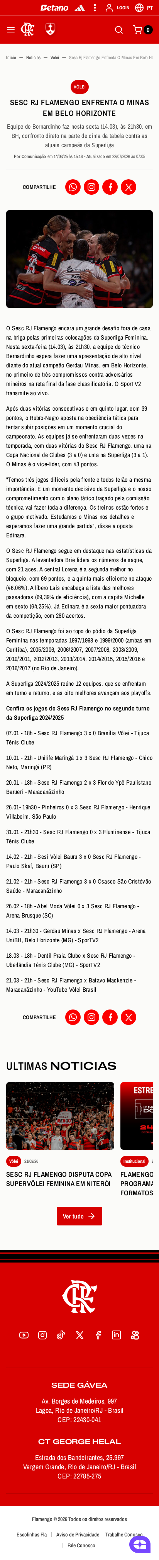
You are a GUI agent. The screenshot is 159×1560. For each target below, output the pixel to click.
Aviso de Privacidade (77, 1534)
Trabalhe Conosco (124, 1534)
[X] (128, 187)
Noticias (33, 57)
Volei (55, 57)
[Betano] (55, 8)
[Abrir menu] (10, 29)
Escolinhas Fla (32, 1534)
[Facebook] (110, 187)
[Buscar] (119, 29)
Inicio (11, 57)
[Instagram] (91, 187)
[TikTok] (61, 1335)
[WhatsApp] (73, 187)
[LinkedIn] (116, 1335)
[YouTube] (24, 1335)
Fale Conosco (81, 1545)
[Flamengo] (39, 29)
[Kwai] (135, 1335)
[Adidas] (79, 8)
